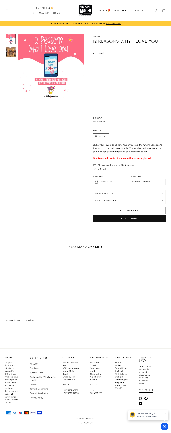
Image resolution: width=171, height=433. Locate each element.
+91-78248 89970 (71, 393)
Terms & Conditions (39, 388)
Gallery (120, 10)
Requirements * (107, 200)
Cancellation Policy (39, 393)
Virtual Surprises (46, 12)
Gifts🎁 (105, 10)
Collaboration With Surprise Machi (43, 378)
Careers (33, 384)
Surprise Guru (36, 372)
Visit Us (66, 384)
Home (96, 36)
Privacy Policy (36, 397)
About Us (34, 364)
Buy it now (129, 218)
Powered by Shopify (85, 423)
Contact (137, 10)
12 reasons (101, 136)
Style (97, 131)
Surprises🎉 (45, 8)
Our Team (34, 368)
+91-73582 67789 (70, 390)
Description (104, 193)
